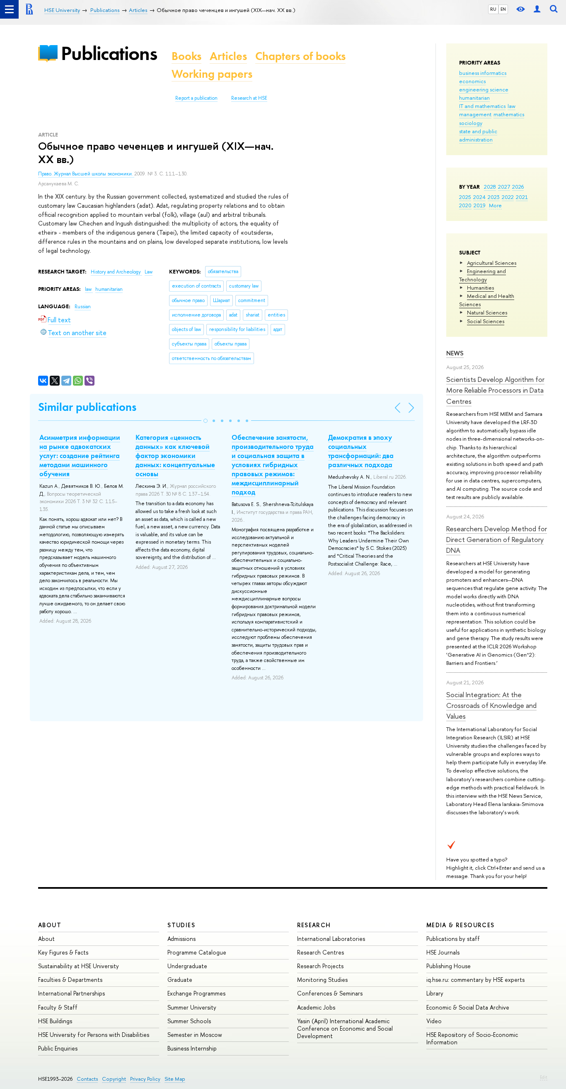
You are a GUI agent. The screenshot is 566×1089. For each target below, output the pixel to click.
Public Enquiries (57, 1048)
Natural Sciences (487, 312)
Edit (543, 1077)
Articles (228, 56)
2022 (508, 197)
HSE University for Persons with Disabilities (93, 1035)
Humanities (480, 287)
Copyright (114, 1078)
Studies (181, 925)
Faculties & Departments (70, 979)
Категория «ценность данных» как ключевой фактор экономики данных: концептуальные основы (175, 455)
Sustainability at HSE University (78, 966)
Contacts (87, 1078)
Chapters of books (300, 56)
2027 (504, 186)
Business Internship (192, 1048)
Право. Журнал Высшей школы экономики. (86, 173)
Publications (109, 53)
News (455, 353)
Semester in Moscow (194, 1035)
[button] (205, 421)
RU (493, 9)
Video (434, 1021)
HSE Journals (443, 952)
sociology (470, 123)
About (49, 925)
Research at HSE (249, 98)
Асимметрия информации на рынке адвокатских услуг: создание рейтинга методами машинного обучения (79, 455)
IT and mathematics (482, 106)
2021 (522, 197)
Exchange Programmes (196, 993)
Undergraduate (187, 966)
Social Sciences (485, 321)
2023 (494, 197)
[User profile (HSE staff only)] (537, 9)
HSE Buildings (55, 1021)
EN (503, 9)
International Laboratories (331, 939)
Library (434, 993)
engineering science (483, 89)
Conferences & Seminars (330, 993)
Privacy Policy (145, 1078)
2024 (479, 197)
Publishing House (448, 966)
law (511, 106)
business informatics (482, 73)
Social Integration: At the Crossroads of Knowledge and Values (491, 705)
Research (314, 925)
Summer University (191, 1007)
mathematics (508, 114)
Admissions (181, 939)
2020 (465, 205)
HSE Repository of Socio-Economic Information (472, 1038)
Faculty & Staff (57, 1007)
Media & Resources (460, 925)
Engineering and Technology (482, 275)
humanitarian (474, 97)
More (495, 205)
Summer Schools (189, 1021)
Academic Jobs (316, 1007)
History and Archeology (116, 272)
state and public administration (478, 135)
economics (472, 81)
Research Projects (320, 966)
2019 (480, 205)
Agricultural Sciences (491, 262)
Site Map (174, 1078)
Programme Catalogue (196, 952)
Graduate (179, 979)
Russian (83, 306)
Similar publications (87, 407)
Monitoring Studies (322, 979)
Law (148, 272)
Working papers (212, 74)
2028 (490, 186)
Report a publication (196, 98)
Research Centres (320, 952)
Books (186, 56)
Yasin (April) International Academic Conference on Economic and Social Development (345, 1028)
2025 (465, 197)
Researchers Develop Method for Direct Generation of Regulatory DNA (496, 539)
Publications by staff (453, 939)
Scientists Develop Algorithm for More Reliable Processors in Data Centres (495, 390)
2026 (518, 186)
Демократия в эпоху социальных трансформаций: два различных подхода (361, 451)
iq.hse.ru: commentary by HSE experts (475, 979)
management (475, 114)
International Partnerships (71, 993)
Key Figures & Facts (63, 952)
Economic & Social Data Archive (467, 1007)
